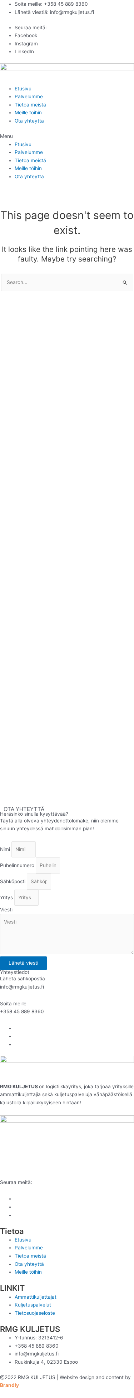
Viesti (6, 909)
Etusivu (23, 88)
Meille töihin (28, 112)
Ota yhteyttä (29, 121)
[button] (67, 136)
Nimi (5, 849)
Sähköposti (13, 881)
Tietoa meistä (30, 105)
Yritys (7, 897)
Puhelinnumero (18, 865)
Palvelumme (29, 96)
